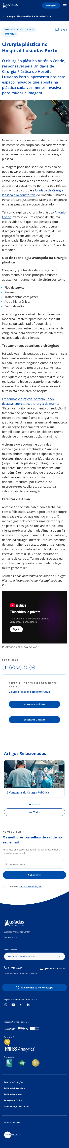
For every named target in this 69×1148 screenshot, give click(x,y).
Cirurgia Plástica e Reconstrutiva (29, 692)
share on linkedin (12, 667)
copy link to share (18, 667)
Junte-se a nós (10, 937)
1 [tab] (30, 804)
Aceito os (25, 886)
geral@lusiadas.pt (55, 968)
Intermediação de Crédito (16, 1106)
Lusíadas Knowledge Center (17, 931)
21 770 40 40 (15, 968)
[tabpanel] (34, 778)
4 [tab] (39, 804)
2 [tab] (33, 804)
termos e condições (30, 886)
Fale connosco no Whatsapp (37, 987)
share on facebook (5, 667)
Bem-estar (10, 34)
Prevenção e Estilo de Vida (19, 29)
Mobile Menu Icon (65, 6)
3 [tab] (36, 804)
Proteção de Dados (13, 1100)
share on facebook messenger (32, 667)
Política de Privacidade (14, 1088)
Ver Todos (34, 812)
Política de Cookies (13, 1094)
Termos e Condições (13, 1082)
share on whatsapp (25, 667)
